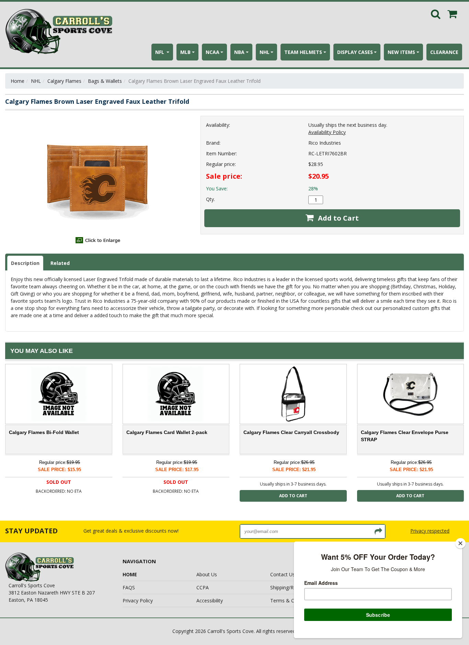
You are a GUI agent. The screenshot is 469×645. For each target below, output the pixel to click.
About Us (206, 574)
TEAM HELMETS (303, 52)
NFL (160, 52)
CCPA (202, 587)
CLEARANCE (444, 52)
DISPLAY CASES (355, 52)
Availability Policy (327, 132)
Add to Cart (337, 218)
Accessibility (209, 600)
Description (25, 263)
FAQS (129, 587)
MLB (185, 52)
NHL (265, 52)
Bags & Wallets (105, 81)
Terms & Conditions (292, 600)
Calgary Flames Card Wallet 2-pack (166, 432)
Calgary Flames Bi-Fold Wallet (44, 432)
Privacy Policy (138, 600)
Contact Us (282, 574)
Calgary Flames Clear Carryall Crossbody (291, 432)
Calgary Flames (64, 81)
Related (60, 263)
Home (17, 81)
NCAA (212, 52)
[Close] (460, 543)
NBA (239, 52)
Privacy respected (429, 530)
